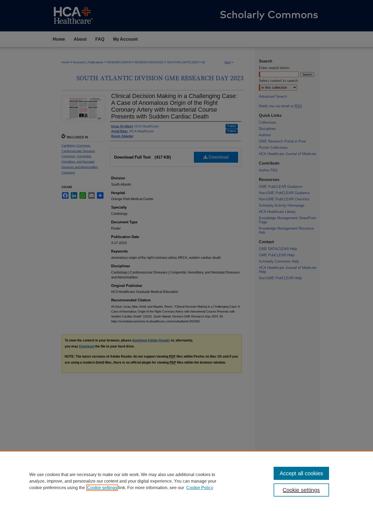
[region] (186, 481)
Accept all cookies (301, 473)
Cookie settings (102, 487)
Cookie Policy (199, 487)
